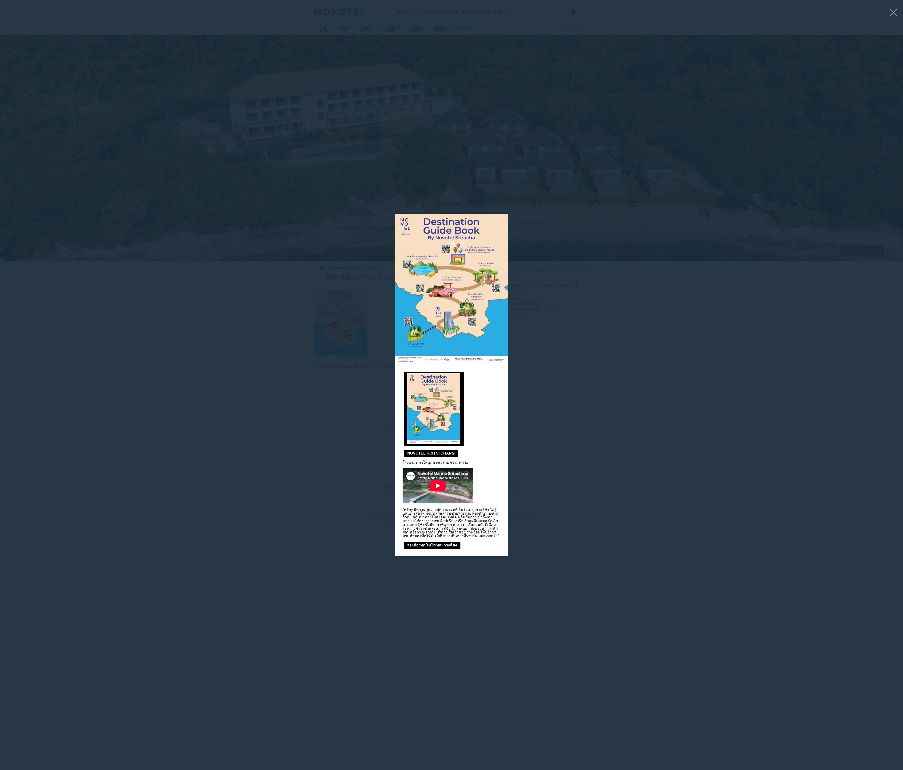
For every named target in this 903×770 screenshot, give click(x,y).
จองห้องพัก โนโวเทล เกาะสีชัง (432, 545)
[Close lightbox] (893, 12)
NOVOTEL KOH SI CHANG (431, 453)
